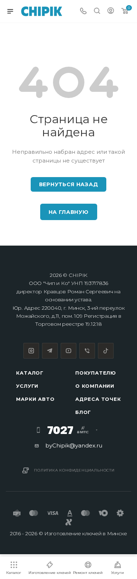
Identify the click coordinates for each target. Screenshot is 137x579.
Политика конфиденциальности (74, 470)
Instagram (31, 351)
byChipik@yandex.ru (73, 445)
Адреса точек (98, 399)
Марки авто (35, 399)
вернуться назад (68, 184)
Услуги (27, 386)
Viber (87, 351)
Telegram (50, 351)
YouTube (68, 351)
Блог (83, 412)
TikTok (106, 351)
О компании (94, 386)
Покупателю (95, 373)
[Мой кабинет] (110, 11)
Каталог (29, 373)
